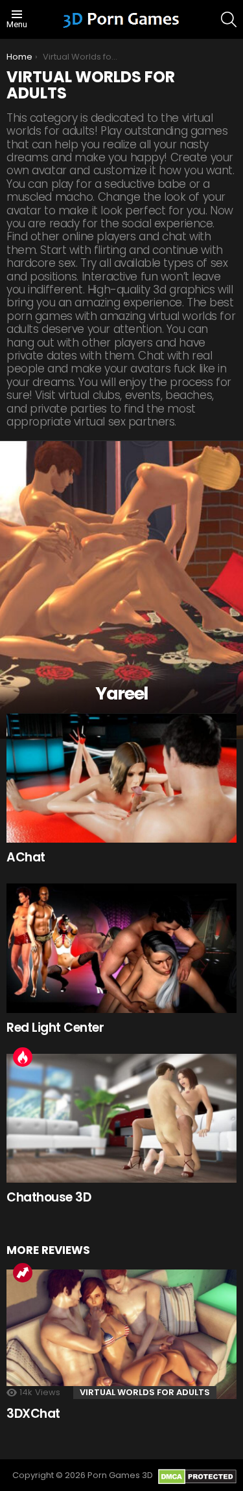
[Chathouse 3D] (121, 1118)
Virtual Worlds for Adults (145, 1392)
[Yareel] (121, 590)
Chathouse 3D (48, 1197)
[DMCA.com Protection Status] (197, 1481)
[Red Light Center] (121, 947)
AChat (25, 857)
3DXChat (33, 1413)
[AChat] (121, 777)
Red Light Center (55, 1027)
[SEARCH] (229, 19)
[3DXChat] (121, 1333)
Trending (22, 1272)
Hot (22, 1057)
